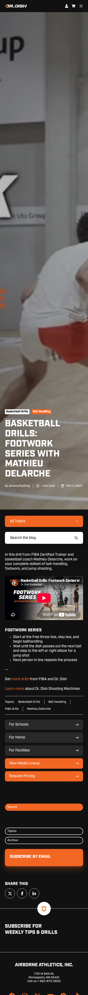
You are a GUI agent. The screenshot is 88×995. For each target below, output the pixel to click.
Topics (12, 831)
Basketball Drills (17, 411)
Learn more (14, 688)
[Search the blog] (76, 538)
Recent (12, 807)
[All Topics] (80, 412)
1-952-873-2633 (49, 981)
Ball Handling (41, 411)
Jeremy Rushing (19, 485)
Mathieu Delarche (39, 708)
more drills (20, 679)
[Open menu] (81, 6)
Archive (12, 840)
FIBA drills (12, 708)
